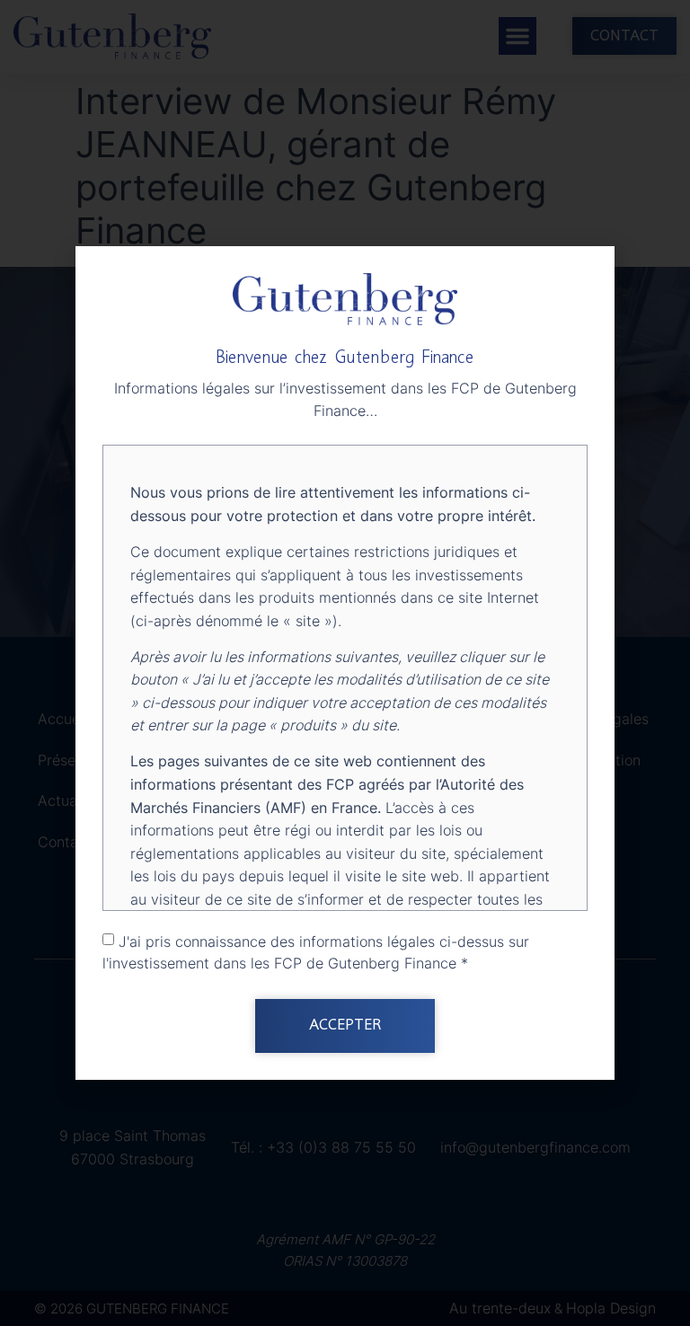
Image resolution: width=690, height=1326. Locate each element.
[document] (345, 663)
